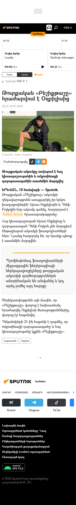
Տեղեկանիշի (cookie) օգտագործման (26, 452)
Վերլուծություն (58, 392)
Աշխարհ (37, 392)
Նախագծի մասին (13, 425)
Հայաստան (10, 340)
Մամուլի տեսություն (62, 57)
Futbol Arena (12, 214)
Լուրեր (9, 57)
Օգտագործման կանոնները (20, 431)
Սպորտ (25, 340)
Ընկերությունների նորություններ (23, 441)
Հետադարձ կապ (13, 457)
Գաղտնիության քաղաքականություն (26, 446)
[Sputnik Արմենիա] (11, 29)
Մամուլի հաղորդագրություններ (22, 436)
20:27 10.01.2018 (12, 106)
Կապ (43, 431)
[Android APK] (14, 467)
